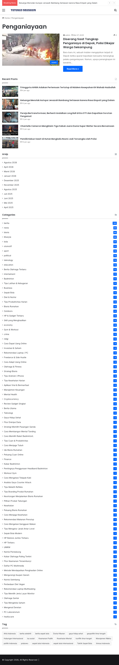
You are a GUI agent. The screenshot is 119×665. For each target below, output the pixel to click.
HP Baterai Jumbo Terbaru (16, 538)
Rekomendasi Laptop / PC (16, 353)
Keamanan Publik (46, 638)
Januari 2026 (10, 176)
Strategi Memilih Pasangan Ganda (20, 427)
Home (7, 18)
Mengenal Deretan (12, 607)
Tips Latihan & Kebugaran (16, 283)
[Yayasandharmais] (23, 10)
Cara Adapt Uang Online (15, 362)
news (6, 228)
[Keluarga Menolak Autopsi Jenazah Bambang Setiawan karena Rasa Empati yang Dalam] (10, 104)
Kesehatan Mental (64, 638)
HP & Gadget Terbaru (14, 316)
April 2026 (8, 167)
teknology (8, 260)
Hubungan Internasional (13, 638)
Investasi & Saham (12, 348)
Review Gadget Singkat (15, 404)
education (8, 265)
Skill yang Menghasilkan (15, 320)
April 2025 (8, 207)
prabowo (24, 643)
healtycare (9, 617)
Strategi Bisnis (10, 371)
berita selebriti (25, 633)
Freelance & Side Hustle (15, 357)
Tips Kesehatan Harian (14, 380)
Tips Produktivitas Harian (15, 302)
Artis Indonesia (10, 633)
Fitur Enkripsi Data (12, 422)
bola (6, 241)
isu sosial (31, 638)
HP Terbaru (9, 542)
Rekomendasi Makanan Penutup (19, 519)
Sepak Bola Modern (13, 533)
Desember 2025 (11, 180)
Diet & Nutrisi (10, 297)
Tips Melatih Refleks (13, 487)
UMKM (7, 547)
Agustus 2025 (10, 189)
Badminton (9, 279)
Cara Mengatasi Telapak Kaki (17, 478)
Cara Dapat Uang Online (15, 343)
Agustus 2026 (10, 162)
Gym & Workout (11, 329)
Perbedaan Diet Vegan (14, 584)
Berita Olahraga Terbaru (15, 269)
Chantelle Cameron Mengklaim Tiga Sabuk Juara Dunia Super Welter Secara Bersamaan (67, 126)
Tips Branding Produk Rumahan (18, 492)
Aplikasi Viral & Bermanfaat (16, 385)
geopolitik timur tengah (96, 633)
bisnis (6, 232)
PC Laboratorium (12, 612)
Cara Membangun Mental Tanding (20, 431)
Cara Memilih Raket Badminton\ (18, 436)
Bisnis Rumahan (11, 306)
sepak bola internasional (63, 643)
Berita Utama (10, 408)
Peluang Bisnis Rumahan (15, 510)
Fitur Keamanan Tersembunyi (17, 561)
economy (8, 325)
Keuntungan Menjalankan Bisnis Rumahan (23, 496)
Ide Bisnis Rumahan (13, 450)
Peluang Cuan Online (13, 454)
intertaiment (9, 274)
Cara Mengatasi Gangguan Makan (20, 524)
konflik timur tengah (84, 638)
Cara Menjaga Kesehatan (15, 515)
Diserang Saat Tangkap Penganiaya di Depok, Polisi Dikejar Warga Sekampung (89, 43)
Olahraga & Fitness (12, 366)
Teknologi (8, 413)
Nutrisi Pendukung (12, 552)
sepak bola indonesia (40, 643)
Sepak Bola (9, 292)
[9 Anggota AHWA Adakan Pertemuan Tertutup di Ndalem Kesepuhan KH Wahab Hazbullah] (10, 91)
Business (8, 288)
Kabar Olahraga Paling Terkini (17, 556)
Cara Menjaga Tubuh (13, 445)
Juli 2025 (8, 194)
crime (6, 334)
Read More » (73, 69)
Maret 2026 (9, 171)
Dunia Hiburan (59, 633)
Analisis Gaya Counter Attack (17, 482)
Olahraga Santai (11, 598)
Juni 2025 (8, 198)
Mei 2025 (8, 203)
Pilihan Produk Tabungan (15, 501)
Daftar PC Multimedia (14, 566)
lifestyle (7, 237)
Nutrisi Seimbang (12, 579)
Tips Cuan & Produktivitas (16, 441)
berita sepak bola (42, 633)
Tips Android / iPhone (14, 376)
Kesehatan (9, 505)
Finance (7, 459)
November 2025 (11, 185)
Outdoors (8, 311)
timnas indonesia (103, 643)
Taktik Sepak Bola (84, 643)
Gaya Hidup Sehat (12, 417)
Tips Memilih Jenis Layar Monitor (19, 593)
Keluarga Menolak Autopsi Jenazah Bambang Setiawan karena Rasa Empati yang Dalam (58, 3)
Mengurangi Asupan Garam (16, 575)
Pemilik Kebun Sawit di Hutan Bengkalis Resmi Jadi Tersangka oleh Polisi (58, 138)
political (7, 255)
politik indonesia (10, 643)
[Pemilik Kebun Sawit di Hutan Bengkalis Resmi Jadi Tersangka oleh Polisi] (10, 142)
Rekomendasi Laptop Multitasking (19, 589)
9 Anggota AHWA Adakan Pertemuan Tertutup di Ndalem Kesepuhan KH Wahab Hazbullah (68, 87)
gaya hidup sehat (76, 633)
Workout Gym (10, 473)
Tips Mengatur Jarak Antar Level (19, 529)
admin (67, 35)
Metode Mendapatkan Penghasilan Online (23, 570)
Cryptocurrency (11, 399)
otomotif (8, 246)
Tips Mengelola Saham (14, 603)
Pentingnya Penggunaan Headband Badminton (26, 468)
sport (6, 251)
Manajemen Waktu (103, 638)
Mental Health (10, 394)
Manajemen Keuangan (14, 390)
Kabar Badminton (12, 464)
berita (6, 223)
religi (6, 339)
